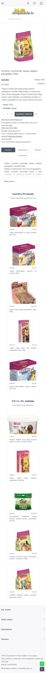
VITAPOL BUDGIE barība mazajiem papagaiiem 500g (23, 596)
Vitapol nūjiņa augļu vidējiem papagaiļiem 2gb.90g (23, 479)
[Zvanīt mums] (42, 669)
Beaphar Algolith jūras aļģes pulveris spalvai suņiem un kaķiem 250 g (23, 441)
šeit (10, 125)
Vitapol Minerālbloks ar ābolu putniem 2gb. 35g (23, 234)
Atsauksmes (23, 155)
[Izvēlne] (3, 3)
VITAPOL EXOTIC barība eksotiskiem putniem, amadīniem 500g (23, 558)
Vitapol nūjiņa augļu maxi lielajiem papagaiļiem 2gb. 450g (23, 349)
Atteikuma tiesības (15, 136)
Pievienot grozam (24, 114)
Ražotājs (38, 150)
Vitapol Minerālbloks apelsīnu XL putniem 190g (23, 272)
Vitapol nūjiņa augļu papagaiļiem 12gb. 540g (23, 310)
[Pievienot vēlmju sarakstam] (36, 114)
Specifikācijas (23, 150)
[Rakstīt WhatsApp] (42, 663)
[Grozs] (42, 3)
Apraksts (8, 150)
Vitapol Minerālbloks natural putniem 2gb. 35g (23, 387)
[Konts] (29, 3)
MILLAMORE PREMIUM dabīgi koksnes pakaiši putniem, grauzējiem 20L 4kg (23, 518)
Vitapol (14, 108)
